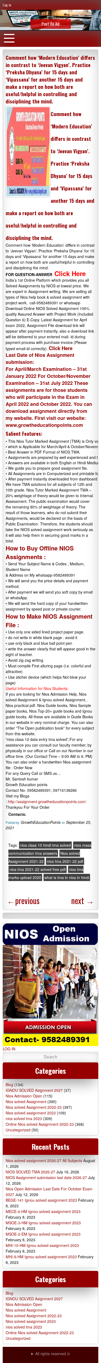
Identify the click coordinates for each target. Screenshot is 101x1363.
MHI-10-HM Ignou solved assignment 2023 (42, 1245)
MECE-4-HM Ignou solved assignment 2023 (43, 1211)
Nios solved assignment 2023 (31, 1113)
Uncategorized (18, 1129)
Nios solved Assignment (26, 1101)
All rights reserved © (52, 1353)
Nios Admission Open (24, 1096)
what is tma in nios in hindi (66, 877)
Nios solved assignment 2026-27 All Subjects (44, 1160)
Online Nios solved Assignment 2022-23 (40, 1124)
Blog (9, 1084)
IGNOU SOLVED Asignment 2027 (34, 1090)
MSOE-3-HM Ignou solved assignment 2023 (43, 1222)
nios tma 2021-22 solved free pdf (37, 869)
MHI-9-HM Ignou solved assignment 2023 (41, 1256)
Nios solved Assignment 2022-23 (34, 1107)
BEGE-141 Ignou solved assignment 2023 (41, 1200)
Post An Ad (50, 24)
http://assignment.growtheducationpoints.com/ (47, 801)
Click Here (61, 348)
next (82, 900)
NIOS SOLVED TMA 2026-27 (30, 1171)
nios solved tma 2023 (24, 1118)
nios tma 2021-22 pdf (65, 861)
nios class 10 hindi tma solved (45, 845)
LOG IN (9, 1048)
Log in (7, 5)
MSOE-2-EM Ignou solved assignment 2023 (43, 1234)
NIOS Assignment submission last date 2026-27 (46, 1177)
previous (23, 900)
